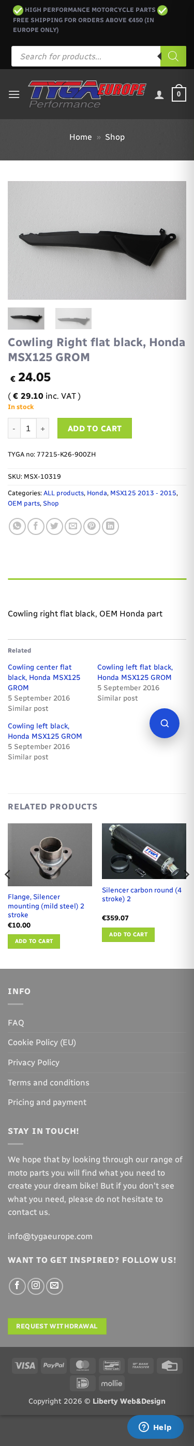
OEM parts (24, 503)
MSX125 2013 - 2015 (143, 493)
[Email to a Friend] (73, 526)
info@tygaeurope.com (50, 1236)
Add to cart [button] (34, 941)
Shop (115, 137)
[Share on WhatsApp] (17, 526)
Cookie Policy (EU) (42, 1042)
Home (80, 137)
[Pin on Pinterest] (91, 526)
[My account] (159, 94)
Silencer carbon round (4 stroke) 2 (142, 894)
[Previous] (24, 240)
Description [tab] (31, 588)
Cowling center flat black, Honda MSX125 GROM (44, 677)
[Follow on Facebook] (17, 1286)
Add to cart (95, 428)
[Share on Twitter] (54, 526)
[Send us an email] (54, 1286)
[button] (14, 94)
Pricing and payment (47, 1102)
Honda (97, 493)
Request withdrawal (57, 1326)
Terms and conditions (48, 1082)
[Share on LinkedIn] (110, 526)
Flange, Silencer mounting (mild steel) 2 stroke (46, 905)
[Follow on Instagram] (35, 1286)
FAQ (16, 1023)
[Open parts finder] (165, 723)
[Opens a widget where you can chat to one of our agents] (155, 1428)
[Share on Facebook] (35, 526)
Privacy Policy (33, 1062)
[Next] (169, 240)
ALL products (63, 493)
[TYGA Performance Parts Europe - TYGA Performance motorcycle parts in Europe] (87, 94)
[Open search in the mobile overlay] (98, 56)
